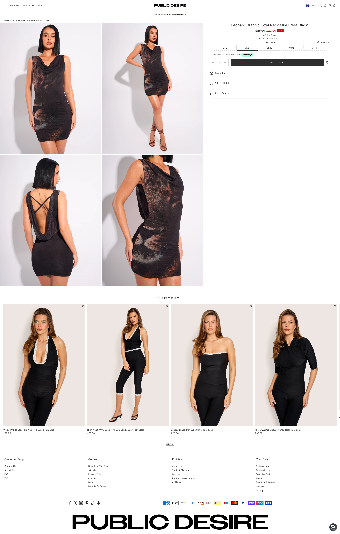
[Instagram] (81, 503)
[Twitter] (75, 503)
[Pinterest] (87, 503)
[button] (5, 5)
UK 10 (269, 48)
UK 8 (247, 48)
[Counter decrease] (213, 62)
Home (6, 20)
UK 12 (291, 48)
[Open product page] (44, 365)
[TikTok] (93, 503)
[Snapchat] (98, 503)
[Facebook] (70, 503)
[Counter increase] (225, 62)
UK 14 (314, 48)
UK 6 (225, 48)
